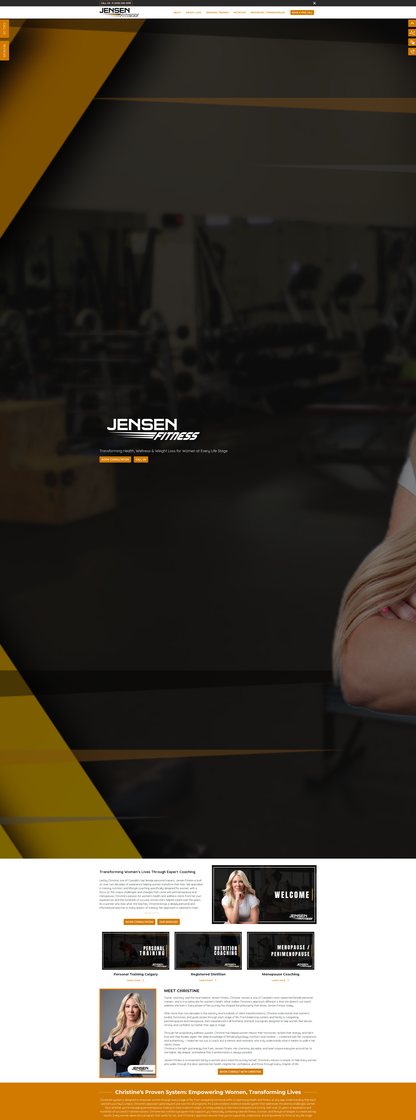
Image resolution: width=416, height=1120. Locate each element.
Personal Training (217, 12)
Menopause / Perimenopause (268, 12)
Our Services (168, 922)
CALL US (141, 459)
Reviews (4, 50)
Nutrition (240, 12)
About (177, 12)
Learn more (134, 980)
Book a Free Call (302, 12)
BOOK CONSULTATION (115, 459)
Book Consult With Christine (240, 1071)
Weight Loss (193, 12)
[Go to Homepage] (119, 12)
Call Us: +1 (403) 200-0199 (116, 3)
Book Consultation (139, 922)
